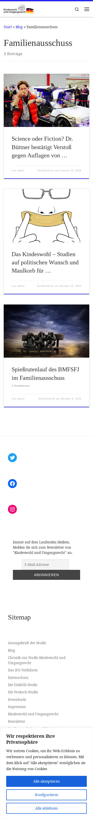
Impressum (17, 707)
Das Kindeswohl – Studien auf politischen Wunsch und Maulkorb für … (45, 262)
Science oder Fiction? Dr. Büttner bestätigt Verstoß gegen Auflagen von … (42, 147)
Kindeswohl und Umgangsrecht (33, 714)
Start (8, 26)
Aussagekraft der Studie (27, 643)
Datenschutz (18, 677)
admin (21, 170)
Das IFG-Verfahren (23, 670)
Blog (19, 26)
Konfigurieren (46, 794)
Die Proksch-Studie (23, 692)
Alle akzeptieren (46, 781)
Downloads (17, 699)
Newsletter (16, 721)
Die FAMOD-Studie (22, 685)
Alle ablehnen (46, 808)
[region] (46, 773)
